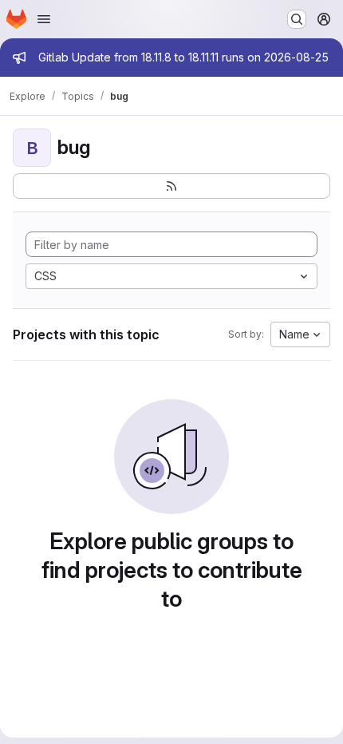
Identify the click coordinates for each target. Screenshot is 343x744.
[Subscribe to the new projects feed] (171, 186)
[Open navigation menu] (44, 19)
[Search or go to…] (296, 19)
